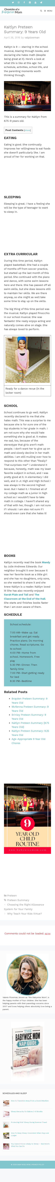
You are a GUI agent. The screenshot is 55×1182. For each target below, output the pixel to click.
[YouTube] (35, 2)
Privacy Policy (38, 1165)
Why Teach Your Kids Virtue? (24, 913)
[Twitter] (13, 2)
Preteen (12, 895)
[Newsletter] (41, 2)
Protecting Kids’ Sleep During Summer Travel (29, 1122)
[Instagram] (18, 2)
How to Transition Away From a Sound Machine (30, 1101)
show (27, 130)
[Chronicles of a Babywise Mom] (11, 10)
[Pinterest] (30, 2)
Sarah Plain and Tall (16, 594)
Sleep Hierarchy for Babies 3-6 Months (27, 1111)
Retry (47, 934)
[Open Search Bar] (41, 10)
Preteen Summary (18, 900)
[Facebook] (24, 2)
